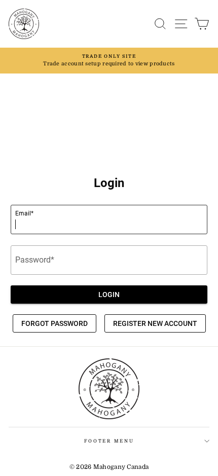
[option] (109, 60)
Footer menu (109, 441)
